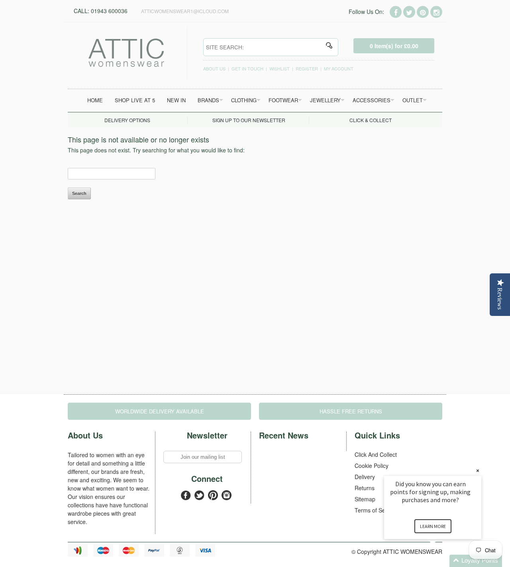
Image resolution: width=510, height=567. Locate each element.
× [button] (477, 470)
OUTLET (412, 100)
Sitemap (365, 499)
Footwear (283, 100)
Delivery (365, 477)
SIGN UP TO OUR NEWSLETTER (248, 120)
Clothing (244, 100)
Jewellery (325, 100)
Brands (208, 100)
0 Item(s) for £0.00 (394, 45)
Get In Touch (247, 68)
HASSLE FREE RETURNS (351, 411)
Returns (365, 488)
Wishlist (279, 68)
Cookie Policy (371, 466)
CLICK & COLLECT (370, 120)
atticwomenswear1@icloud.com (185, 11)
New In (176, 100)
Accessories (371, 100)
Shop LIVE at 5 (135, 100)
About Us (214, 68)
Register (307, 68)
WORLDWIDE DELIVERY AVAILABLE (159, 411)
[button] (442, 561)
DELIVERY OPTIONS (127, 120)
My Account (338, 68)
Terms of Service (376, 510)
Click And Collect (376, 454)
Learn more (433, 526)
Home (95, 100)
